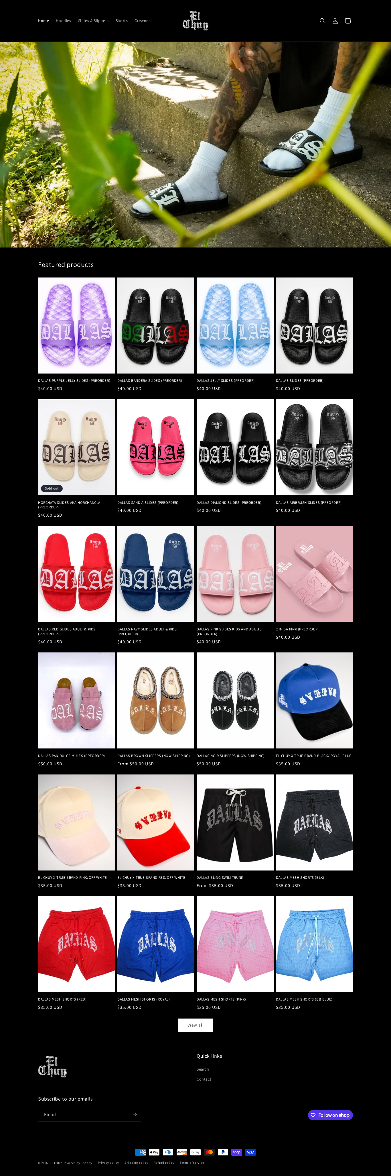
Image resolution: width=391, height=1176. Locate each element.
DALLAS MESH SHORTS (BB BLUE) (304, 999)
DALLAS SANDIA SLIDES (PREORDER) (148, 502)
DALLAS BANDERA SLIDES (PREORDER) (149, 380)
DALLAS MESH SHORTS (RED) (62, 999)
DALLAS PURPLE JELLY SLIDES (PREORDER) (74, 380)
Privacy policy (108, 1163)
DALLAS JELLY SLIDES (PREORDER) (226, 380)
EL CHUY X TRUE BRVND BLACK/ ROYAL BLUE (313, 756)
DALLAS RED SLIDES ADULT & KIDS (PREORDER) (67, 631)
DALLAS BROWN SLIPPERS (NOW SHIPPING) (153, 756)
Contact (204, 1079)
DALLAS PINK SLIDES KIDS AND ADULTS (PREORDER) (229, 631)
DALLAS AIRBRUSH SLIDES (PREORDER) (309, 502)
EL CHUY (56, 1163)
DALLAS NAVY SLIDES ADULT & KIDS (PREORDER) (147, 631)
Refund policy (164, 1163)
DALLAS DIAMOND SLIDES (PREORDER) (229, 502)
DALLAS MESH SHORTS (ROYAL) (143, 999)
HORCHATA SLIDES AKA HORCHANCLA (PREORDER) (69, 505)
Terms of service (192, 1163)
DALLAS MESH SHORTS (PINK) (221, 999)
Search (203, 1069)
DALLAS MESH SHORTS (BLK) (300, 877)
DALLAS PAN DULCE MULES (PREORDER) (71, 756)
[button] (322, 21)
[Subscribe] (134, 1114)
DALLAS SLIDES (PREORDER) (299, 380)
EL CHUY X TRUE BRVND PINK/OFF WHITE (72, 877)
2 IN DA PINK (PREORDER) (297, 629)
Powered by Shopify (77, 1163)
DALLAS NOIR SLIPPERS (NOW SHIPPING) (231, 756)
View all (195, 1025)
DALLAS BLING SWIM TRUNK (220, 877)
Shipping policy (136, 1163)
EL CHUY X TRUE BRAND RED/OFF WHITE (151, 877)
